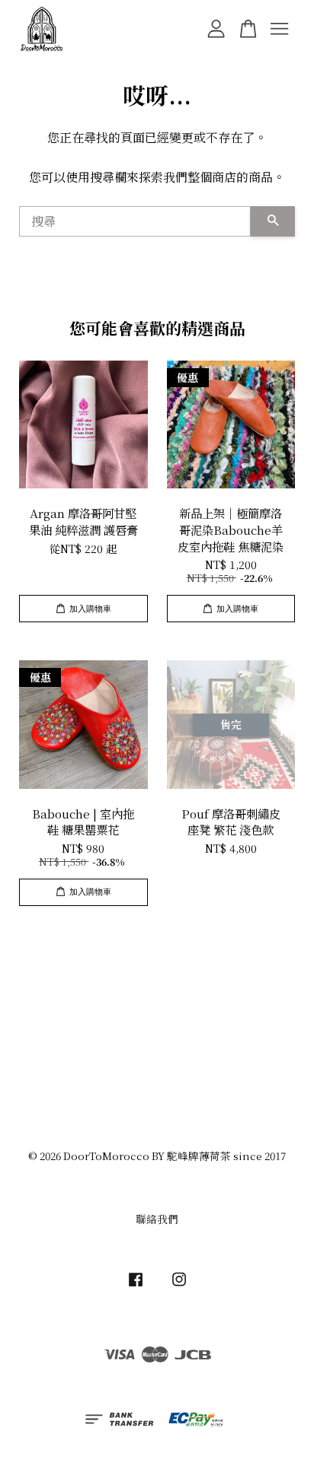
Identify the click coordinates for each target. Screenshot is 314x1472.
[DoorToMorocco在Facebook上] (135, 1285)
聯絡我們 (157, 1218)
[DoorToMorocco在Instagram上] (179, 1285)
